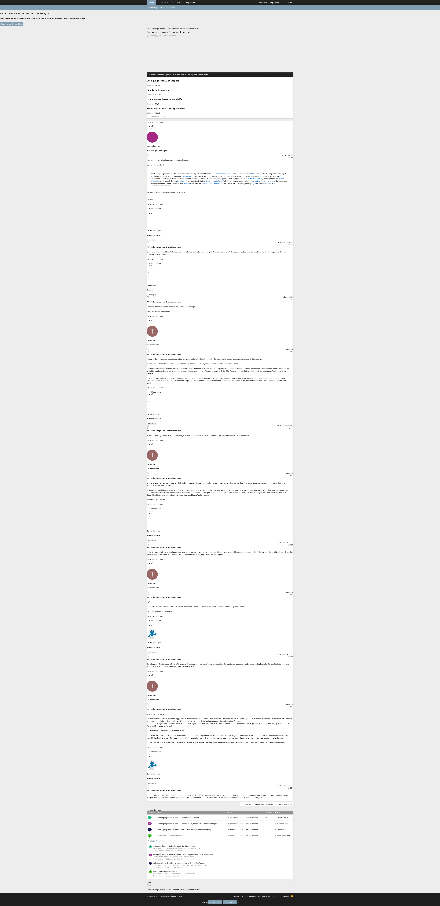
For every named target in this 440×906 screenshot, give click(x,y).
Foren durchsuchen (167, 7)
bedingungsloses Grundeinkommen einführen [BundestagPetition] (184, 830)
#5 (152, 397)
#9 (152, 625)
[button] (168, 2)
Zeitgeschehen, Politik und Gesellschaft (242, 817)
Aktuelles (162, 2)
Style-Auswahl (152, 896)
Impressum (190, 2)
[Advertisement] (220, 54)
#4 (152, 323)
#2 (152, 213)
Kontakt (237, 896)
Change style (165, 896)
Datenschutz (266, 896)
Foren (151, 2)
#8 (152, 566)
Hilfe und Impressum (281, 896)
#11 (153, 756)
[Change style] (281, 1)
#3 (152, 268)
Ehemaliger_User (155, 36)
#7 (152, 513)
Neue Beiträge (152, 7)
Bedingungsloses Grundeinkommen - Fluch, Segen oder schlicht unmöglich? (188, 823)
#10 (153, 678)
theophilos (151, 340)
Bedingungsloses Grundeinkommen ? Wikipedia (166, 192)
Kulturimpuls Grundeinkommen (170, 836)
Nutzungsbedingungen (251, 896)
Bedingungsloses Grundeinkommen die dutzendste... (179, 817)
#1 (152, 128)
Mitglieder (176, 2)
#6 (152, 447)
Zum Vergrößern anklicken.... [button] (162, 186)
